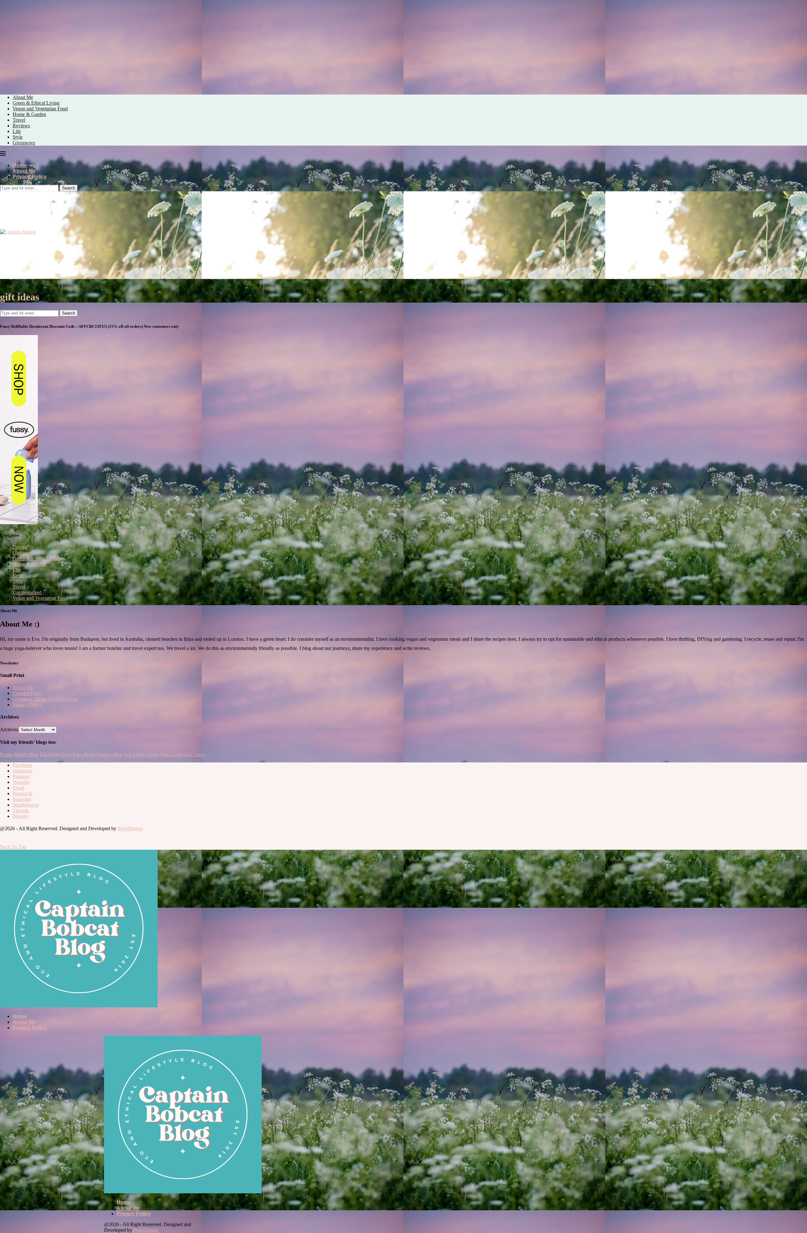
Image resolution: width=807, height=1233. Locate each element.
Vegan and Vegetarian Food (40, 108)
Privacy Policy (30, 176)
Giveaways (24, 142)
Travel (19, 120)
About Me (23, 97)
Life (17, 131)
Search (68, 188)
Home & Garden (29, 114)
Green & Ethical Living (36, 103)
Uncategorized (27, 592)
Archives (9, 729)
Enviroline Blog (56, 754)
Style (18, 137)
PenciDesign (130, 828)
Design (20, 547)
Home (20, 165)
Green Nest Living (164, 754)
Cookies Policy (28, 693)
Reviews (21, 125)
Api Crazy (194, 754)
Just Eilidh (134, 754)
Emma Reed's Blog (19, 754)
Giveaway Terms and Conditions (45, 699)
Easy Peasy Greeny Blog (98, 754)
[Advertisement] (53, 44)
